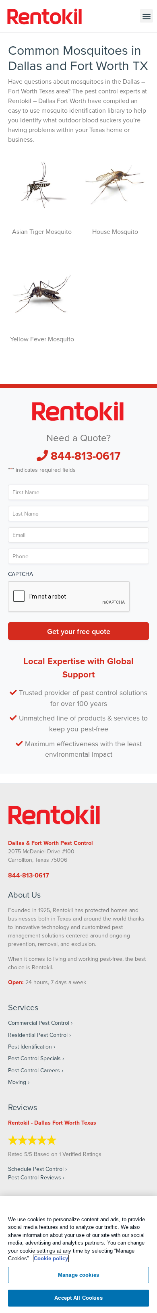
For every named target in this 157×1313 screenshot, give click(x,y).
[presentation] (69, 597)
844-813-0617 (84, 456)
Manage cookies (78, 1275)
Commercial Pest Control (38, 1023)
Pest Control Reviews (34, 1177)
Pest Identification (30, 1047)
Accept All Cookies (78, 1298)
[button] (146, 16)
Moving (17, 1082)
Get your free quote (78, 631)
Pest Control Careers (34, 1070)
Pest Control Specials (34, 1058)
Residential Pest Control (38, 1035)
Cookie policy (51, 1258)
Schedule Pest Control (36, 1169)
